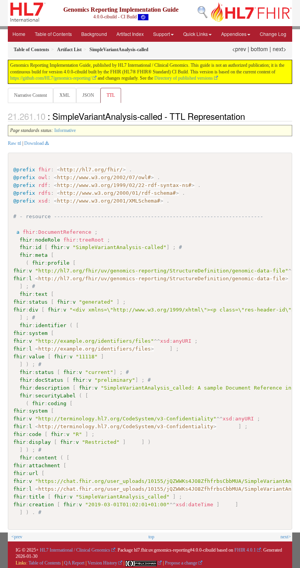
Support (161, 33)
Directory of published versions (183, 78)
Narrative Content (30, 95)
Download (34, 143)
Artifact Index (130, 33)
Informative (65, 130)
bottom (259, 49)
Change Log (273, 33)
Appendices (233, 33)
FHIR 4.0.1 (245, 550)
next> (279, 49)
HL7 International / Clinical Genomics (75, 550)
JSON (88, 95)
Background (94, 33)
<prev (239, 49)
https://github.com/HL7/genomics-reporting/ (50, 78)
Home (18, 33)
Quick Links (195, 33)
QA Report (74, 563)
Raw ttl (14, 143)
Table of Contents (53, 33)
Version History (102, 563)
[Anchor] (249, 116)
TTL (111, 95)
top (151, 537)
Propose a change (181, 563)
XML (64, 95)
